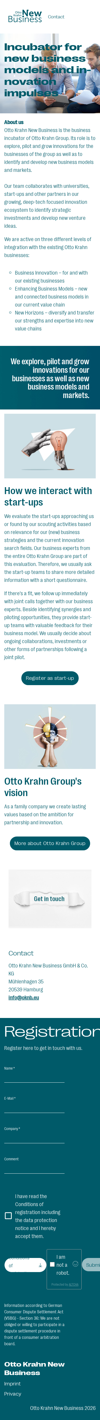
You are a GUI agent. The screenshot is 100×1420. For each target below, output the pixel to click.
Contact (56, 16)
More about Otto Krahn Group (50, 843)
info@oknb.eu (24, 997)
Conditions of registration (20, 1265)
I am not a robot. (63, 1264)
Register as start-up (50, 678)
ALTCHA (73, 1284)
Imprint (12, 1383)
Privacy (12, 1393)
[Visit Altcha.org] (75, 1264)
